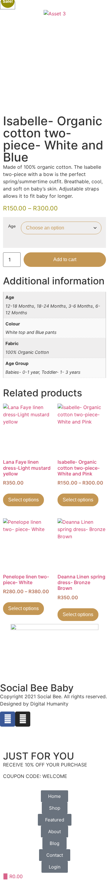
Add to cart (64, 259)
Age (12, 226)
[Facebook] (7, 719)
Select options (23, 499)
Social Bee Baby (37, 688)
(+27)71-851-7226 (20, 745)
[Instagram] (22, 719)
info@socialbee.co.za (24, 730)
